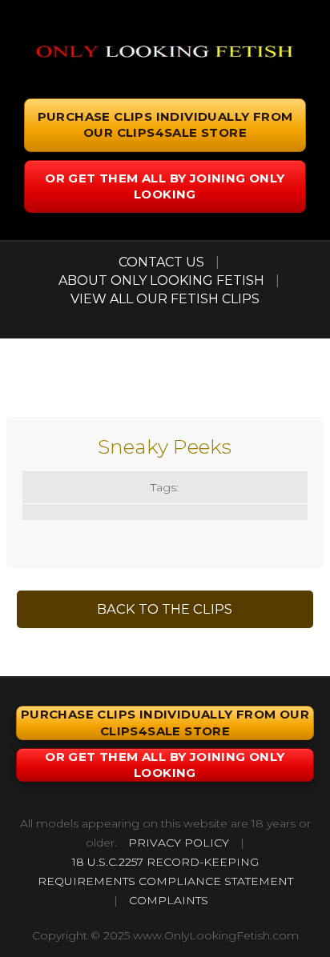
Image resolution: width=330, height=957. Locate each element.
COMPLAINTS (168, 900)
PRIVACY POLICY (178, 842)
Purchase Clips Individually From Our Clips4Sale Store (165, 124)
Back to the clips (164, 609)
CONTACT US (161, 262)
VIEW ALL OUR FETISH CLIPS (165, 298)
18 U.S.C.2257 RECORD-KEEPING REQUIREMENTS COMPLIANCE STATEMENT (165, 871)
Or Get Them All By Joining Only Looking (164, 186)
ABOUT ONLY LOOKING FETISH (161, 280)
